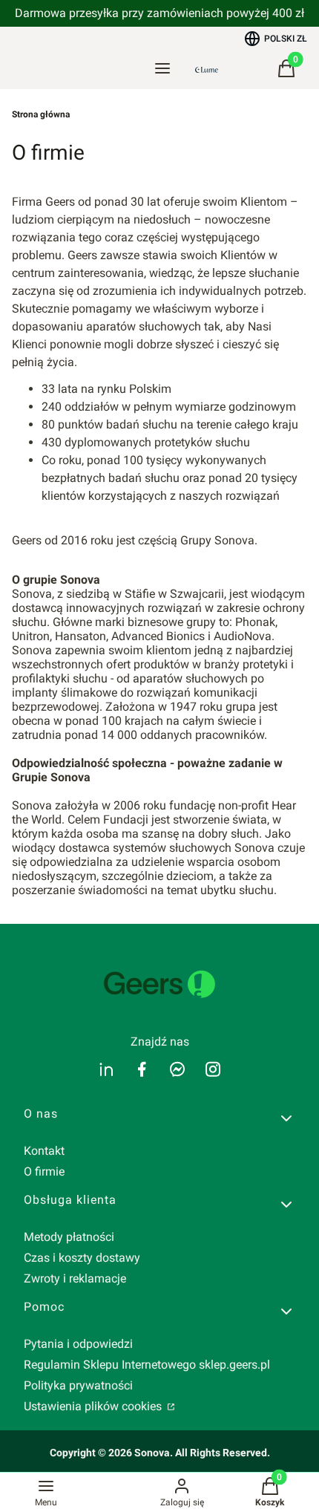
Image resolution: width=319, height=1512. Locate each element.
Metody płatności (69, 1237)
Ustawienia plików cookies (94, 1406)
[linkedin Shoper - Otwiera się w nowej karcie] (106, 1069)
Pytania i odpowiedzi (78, 1344)
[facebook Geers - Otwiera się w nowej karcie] (142, 1069)
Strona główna (41, 114)
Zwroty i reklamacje (75, 1278)
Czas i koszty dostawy (82, 1258)
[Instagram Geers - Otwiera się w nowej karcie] (213, 1069)
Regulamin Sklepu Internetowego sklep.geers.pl (147, 1365)
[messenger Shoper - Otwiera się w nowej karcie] (177, 1069)
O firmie (44, 1171)
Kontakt (44, 1151)
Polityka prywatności (78, 1385)
